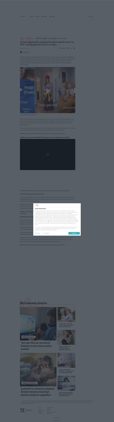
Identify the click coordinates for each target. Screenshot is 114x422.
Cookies (42, 229)
